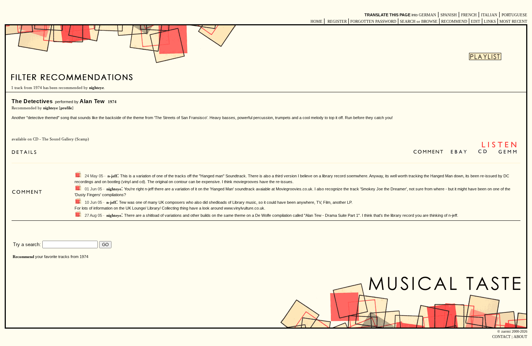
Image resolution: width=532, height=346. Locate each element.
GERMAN (427, 15)
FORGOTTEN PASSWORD (373, 22)
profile (66, 108)
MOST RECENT (512, 22)
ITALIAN (489, 15)
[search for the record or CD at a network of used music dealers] (507, 152)
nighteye (96, 88)
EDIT (475, 22)
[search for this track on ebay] (459, 152)
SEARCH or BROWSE (419, 22)
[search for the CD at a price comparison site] (483, 152)
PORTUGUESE (514, 15)
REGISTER (337, 22)
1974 (112, 102)
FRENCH (469, 15)
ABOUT (520, 337)
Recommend (23, 257)
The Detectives (32, 101)
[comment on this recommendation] (430, 152)
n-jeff (112, 176)
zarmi (506, 331)
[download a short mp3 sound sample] (499, 147)
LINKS (490, 22)
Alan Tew (92, 101)
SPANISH (448, 15)
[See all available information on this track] (26, 152)
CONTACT (501, 337)
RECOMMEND (454, 22)
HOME (316, 22)
